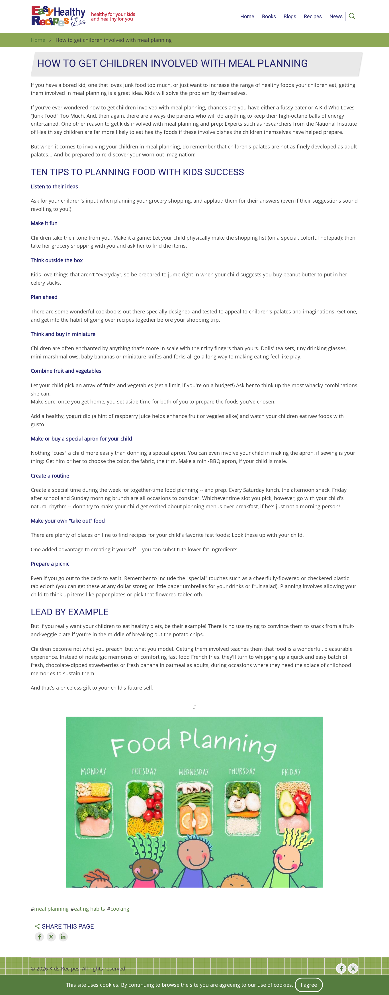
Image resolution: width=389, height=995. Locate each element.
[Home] (59, 16)
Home (247, 16)
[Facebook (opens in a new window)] (341, 968)
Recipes (313, 16)
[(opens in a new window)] (39, 937)
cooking (119, 908)
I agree (309, 984)
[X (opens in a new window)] (353, 968)
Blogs (290, 16)
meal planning (51, 908)
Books (269, 16)
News (336, 16)
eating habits (89, 908)
